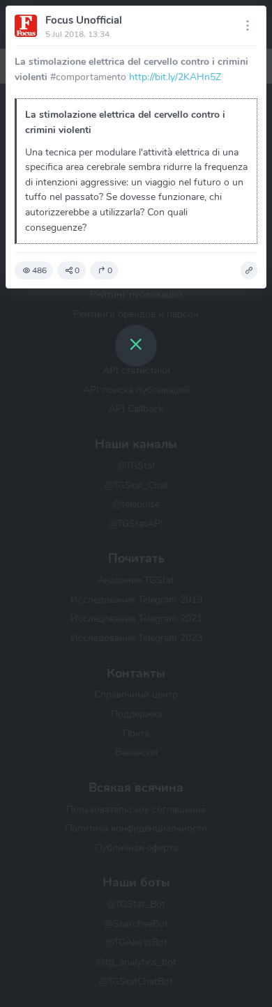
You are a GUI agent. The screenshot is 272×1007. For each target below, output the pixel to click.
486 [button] (39, 270)
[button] (249, 270)
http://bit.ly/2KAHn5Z (175, 77)
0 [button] (77, 270)
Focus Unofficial (83, 20)
